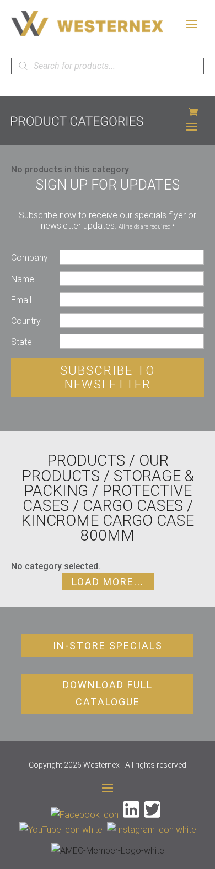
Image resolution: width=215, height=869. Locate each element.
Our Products (95, 467)
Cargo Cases (133, 505)
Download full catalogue (108, 693)
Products (86, 460)
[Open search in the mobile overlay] (107, 66)
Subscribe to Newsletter (107, 377)
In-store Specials (108, 645)
